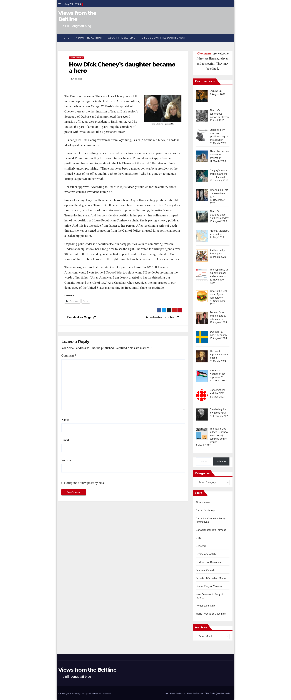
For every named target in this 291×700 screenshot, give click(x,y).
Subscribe (221, 461)
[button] (232, 37)
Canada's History (205, 510)
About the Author (89, 37)
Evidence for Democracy (209, 562)
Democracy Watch (206, 554)
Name (65, 419)
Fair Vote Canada (205, 570)
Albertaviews (203, 502)
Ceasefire (201, 546)
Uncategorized (76, 58)
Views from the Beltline (77, 16)
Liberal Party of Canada (209, 586)
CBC (198, 538)
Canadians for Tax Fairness (211, 530)
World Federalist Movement (211, 613)
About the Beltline (121, 37)
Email (65, 440)
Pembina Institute (205, 605)
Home (65, 37)
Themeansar (106, 693)
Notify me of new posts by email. (85, 483)
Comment (68, 355)
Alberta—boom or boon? (163, 317)
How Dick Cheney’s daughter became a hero (122, 67)
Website (66, 460)
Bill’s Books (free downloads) (163, 37)
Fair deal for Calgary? (81, 317)
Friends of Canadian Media (211, 578)
